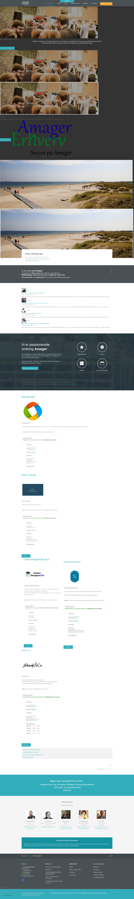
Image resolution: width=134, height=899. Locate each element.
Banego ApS (28, 397)
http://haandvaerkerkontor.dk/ (77, 632)
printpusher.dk (31, 828)
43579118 (33, 530)
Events (65, 3)
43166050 (33, 452)
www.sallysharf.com (32, 720)
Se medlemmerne (5, 139)
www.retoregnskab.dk (32, 541)
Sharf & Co (26, 650)
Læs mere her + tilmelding (7, 48)
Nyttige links (85, 3)
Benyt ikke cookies (8, 895)
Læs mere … (26, 555)
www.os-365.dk (33, 630)
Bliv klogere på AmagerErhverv (30, 368)
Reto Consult (29, 475)
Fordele (71, 867)
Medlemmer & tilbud (75, 3)
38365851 (33, 709)
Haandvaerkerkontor (72, 562)
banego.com (30, 462)
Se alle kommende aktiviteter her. (32, 260)
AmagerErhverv (50, 3)
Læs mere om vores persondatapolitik (9, 898)
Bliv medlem (94, 3)
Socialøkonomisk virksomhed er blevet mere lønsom (35, 303)
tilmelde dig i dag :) (74, 384)
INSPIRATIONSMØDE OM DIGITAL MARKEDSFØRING (36, 323)
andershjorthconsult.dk (66, 828)
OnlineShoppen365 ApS (36, 559)
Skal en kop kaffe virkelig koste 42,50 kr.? (32, 313)
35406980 (35, 620)
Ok (1, 895)
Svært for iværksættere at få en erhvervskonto (33, 293)
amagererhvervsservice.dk (102, 828)
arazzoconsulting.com (84, 828)
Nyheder (59, 3)
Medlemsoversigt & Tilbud (75, 869)
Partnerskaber (72, 874)
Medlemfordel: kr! (106, 3)
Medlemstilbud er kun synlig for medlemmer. (40, 439)
